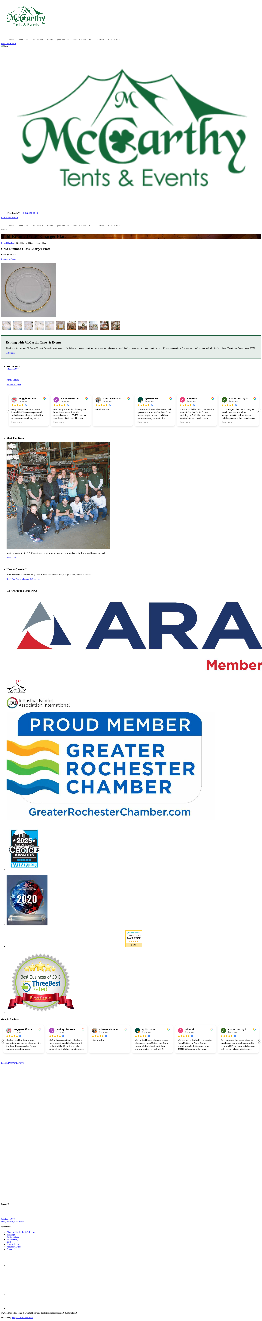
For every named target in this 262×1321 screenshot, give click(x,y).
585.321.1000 (13, 369)
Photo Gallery (13, 1239)
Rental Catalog (82, 40)
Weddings (37, 40)
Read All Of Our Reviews (12, 1063)
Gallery (99, 40)
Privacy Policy (13, 1244)
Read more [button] (16, 422)
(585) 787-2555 (63, 40)
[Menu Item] (4, 37)
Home (12, 40)
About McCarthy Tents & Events (21, 1232)
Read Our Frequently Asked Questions (23, 579)
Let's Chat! (114, 40)
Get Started (10, 353)
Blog (9, 1242)
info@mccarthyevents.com (12, 1221)
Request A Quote (8, 259)
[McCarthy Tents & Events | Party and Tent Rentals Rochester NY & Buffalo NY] (25, 29)
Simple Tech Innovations (22, 1317)
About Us (23, 40)
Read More (11, 558)
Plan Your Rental (8, 43)
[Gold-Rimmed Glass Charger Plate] (6, 330)
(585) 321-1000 (30, 213)
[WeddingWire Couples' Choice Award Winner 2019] (133, 946)
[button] (125, 37)
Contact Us (11, 1249)
